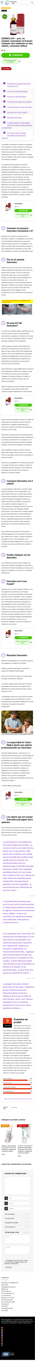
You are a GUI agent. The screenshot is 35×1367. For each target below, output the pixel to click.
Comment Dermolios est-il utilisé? (19, 102)
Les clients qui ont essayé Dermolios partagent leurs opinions (14, 135)
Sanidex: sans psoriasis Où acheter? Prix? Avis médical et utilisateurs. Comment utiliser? (9, 1148)
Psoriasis (4, 10)
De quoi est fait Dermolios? (17, 97)
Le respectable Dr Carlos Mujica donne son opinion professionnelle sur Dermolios (17, 125)
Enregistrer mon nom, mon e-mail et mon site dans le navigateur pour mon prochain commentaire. (16, 1262)
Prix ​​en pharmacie (10, 1227)
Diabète (3, 1289)
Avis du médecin (10, 1214)
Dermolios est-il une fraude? (17, 112)
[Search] (32, 2)
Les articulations (6, 1293)
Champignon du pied (7, 1287)
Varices (3, 1310)
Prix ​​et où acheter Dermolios (17, 91)
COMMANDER (17, 55)
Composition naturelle (11, 1222)
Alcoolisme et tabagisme (8, 1283)
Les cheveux (5, 1295)
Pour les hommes (6, 1302)
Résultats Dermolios (14, 117)
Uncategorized (5, 1308)
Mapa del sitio (27, 1323)
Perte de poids (5, 1300)
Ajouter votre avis (27, 1099)
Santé (3, 1306)
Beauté (3, 1285)
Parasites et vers (6, 1297)
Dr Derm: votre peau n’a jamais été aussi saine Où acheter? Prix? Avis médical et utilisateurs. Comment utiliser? (25, 1149)
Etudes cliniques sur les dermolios (19, 107)
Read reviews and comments (12, 1099)
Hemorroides (5, 1291)
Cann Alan (14, 1107)
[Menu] (2, 2)
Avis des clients (9, 1218)
